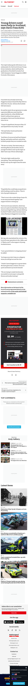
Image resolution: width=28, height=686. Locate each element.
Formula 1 (3, 6)
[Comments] (25, 40)
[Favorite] (21, 40)
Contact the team (14, 663)
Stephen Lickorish (5, 40)
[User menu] (25, 2)
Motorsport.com (14, 643)
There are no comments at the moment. (14, 402)
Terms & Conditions (6, 673)
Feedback (14, 654)
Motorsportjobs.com (14, 640)
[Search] (22, 2)
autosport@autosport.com (14, 658)
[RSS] (19, 630)
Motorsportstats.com (14, 645)
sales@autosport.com (14, 665)
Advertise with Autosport (14, 661)
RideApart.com (14, 647)
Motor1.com (14, 638)
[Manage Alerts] (15, 374)
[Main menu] (1, 2)
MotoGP (10, 6)
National (16, 6)
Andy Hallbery (4, 39)
